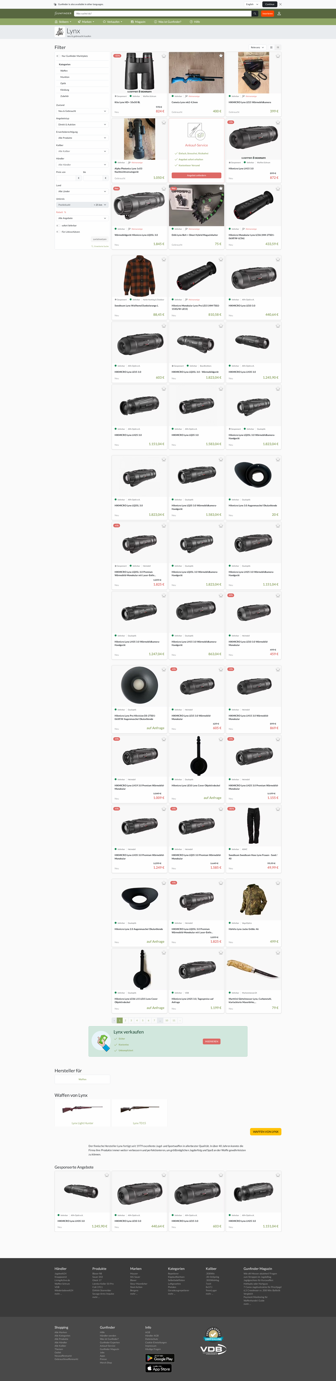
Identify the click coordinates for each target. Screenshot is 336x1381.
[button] (277, 13)
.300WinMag (212, 1280)
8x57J (209, 1287)
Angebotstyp (62, 118)
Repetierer (173, 1273)
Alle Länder (64, 191)
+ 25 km (98, 204)
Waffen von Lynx (71, 1095)
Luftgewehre (174, 1283)
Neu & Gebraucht (67, 111)
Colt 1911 (97, 1287)
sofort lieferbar (69, 225)
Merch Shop (106, 1362)
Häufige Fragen (153, 1349)
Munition (64, 77)
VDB (57, 1287)
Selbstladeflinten (176, 1280)
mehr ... (58, 1293)
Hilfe (197, 21)
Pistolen (172, 1287)
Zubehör (64, 96)
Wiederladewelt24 (64, 1290)
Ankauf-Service (107, 1345)
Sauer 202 (97, 1276)
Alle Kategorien (62, 1335)
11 (174, 1020)
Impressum (150, 1345)
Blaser (133, 1280)
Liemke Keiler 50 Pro (103, 1283)
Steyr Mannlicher (138, 1283)
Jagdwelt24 (60, 1273)
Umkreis (60, 198)
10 (166, 1020)
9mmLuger (211, 1290)
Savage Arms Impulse (103, 1293)
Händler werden (108, 1335)
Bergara (134, 1290)
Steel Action (136, 1287)
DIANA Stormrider (101, 1290)
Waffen (64, 70)
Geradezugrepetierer (178, 1290)
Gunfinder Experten (110, 1342)
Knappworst (61, 1276)
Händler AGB (152, 1335)
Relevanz (255, 47)
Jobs (102, 1352)
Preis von (60, 172)
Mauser (134, 1273)
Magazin (140, 21)
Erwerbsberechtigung (67, 131)
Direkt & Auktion (66, 124)
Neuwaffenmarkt (63, 1355)
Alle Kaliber (60, 1345)
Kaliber (59, 145)
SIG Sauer (135, 1276)
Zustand (60, 105)
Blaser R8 (97, 1273)
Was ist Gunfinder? (169, 21)
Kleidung (64, 89)
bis (84, 172)
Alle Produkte (65, 137)
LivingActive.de (62, 1280)
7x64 (208, 1283)
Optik (63, 83)
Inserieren (267, 13)
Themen (59, 1349)
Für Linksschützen (71, 231)
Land (58, 185)
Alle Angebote (65, 218)
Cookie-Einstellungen (156, 1342)
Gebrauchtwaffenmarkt (66, 1359)
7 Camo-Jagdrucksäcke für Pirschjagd (262, 1287)
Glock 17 (97, 1280)
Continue (269, 4)
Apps (102, 1355)
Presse (103, 1359)
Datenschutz (151, 1339)
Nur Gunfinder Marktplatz (75, 56)
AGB (147, 1332)
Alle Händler (61, 1342)
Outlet (58, 1352)
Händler (60, 158)
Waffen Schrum (62, 1283)
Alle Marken (61, 1332)
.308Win (210, 1273)
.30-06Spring (212, 1276)
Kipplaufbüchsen (176, 1276)
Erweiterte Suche (101, 246)
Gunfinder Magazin (109, 1349)
